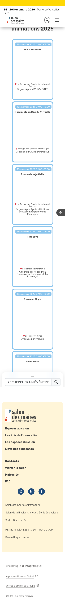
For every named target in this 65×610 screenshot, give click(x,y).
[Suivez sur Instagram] (21, 491)
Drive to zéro (20, 520)
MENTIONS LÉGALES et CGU (20, 529)
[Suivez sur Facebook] (41, 491)
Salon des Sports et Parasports (23, 505)
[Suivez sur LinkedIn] (31, 491)
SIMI (7, 520)
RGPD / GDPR (46, 529)
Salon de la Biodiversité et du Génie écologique (31, 512)
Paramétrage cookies (17, 537)
